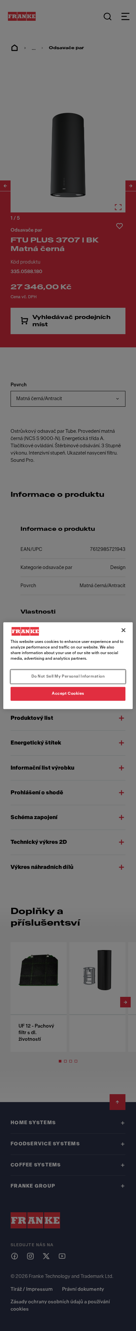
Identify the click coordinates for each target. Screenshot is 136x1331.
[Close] (123, 630)
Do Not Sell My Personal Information (68, 676)
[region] (67, 665)
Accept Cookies (68, 693)
